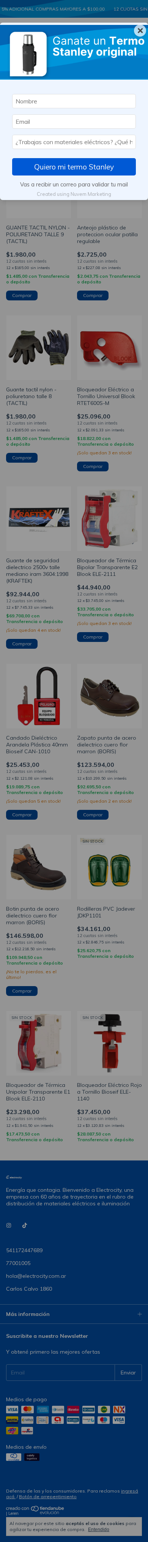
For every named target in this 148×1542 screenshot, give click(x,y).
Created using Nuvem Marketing (74, 194)
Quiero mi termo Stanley (74, 166)
